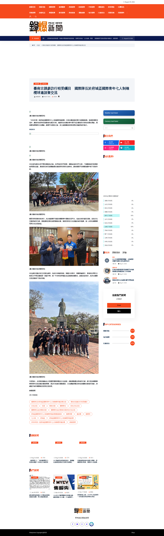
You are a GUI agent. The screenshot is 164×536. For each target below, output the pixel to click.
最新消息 (42, 7)
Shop (133, 532)
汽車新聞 (92, 7)
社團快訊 (121, 7)
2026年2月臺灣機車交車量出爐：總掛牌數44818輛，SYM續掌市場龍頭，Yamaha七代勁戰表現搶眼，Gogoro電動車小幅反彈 (63, 498)
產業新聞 (114, 278)
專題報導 (52, 13)
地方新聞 (92, 13)
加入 (119, 311)
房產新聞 (72, 7)
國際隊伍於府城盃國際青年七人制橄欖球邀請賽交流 (48, 402)
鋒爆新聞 (38, 96)
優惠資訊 (101, 7)
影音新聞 (62, 13)
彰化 (108, 223)
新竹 (108, 215)
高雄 (108, 230)
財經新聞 (82, 7)
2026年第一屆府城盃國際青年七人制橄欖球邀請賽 (48, 422)
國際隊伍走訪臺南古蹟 (39, 410)
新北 (108, 208)
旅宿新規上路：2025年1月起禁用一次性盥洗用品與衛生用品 (87, 495)
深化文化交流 (75, 406)
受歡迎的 (116, 252)
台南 (108, 226)
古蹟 (43, 406)
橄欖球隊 (69, 414)
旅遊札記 (42, 13)
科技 (113, 257)
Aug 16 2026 (35, 458)
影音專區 (111, 7)
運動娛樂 (82, 13)
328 (115, 274)
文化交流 (34, 406)
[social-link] (111, 142)
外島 (108, 241)
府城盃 (42, 418)
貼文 (38, 45)
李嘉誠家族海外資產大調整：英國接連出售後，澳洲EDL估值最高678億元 (87, 462)
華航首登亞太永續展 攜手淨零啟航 (123, 280)
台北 (108, 204)
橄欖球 (88, 414)
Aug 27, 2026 (123, 263)
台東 (108, 238)
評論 (125, 252)
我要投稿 (111, 13)
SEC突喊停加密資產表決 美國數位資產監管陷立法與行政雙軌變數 (63, 462)
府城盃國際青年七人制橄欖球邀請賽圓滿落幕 (46, 414)
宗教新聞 (32, 13)
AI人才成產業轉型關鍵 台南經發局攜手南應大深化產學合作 (122, 260)
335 (115, 263)
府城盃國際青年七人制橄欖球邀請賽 (61, 418)
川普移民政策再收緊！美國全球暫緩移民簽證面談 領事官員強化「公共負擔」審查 (57, 38)
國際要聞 (52, 7)
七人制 (33, 418)
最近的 (107, 252)
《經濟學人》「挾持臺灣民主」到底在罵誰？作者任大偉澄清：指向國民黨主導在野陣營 (39, 462)
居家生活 (114, 267)
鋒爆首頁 (32, 7)
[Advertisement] (82, 61)
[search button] (132, 128)
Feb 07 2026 (47, 96)
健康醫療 (62, 7)
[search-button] (36, 16)
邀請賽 (79, 414)
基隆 (108, 200)
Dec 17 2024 (83, 492)
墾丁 (108, 234)
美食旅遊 (72, 13)
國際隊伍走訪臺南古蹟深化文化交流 (63, 410)
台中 (108, 219)
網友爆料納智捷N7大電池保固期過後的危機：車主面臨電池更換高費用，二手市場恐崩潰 (39, 497)
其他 (108, 245)
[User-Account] (30, 16)
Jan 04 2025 (35, 492)
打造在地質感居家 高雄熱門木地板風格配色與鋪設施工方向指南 (123, 270)
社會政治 (101, 13)
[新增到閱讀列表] (58, 96)
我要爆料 (121, 13)
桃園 (108, 212)
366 (115, 283)
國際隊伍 (63, 406)
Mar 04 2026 (59, 492)
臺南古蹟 (52, 406)
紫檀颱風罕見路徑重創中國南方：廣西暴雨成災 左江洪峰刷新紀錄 (100, 38)
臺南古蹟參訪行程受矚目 (79, 402)
